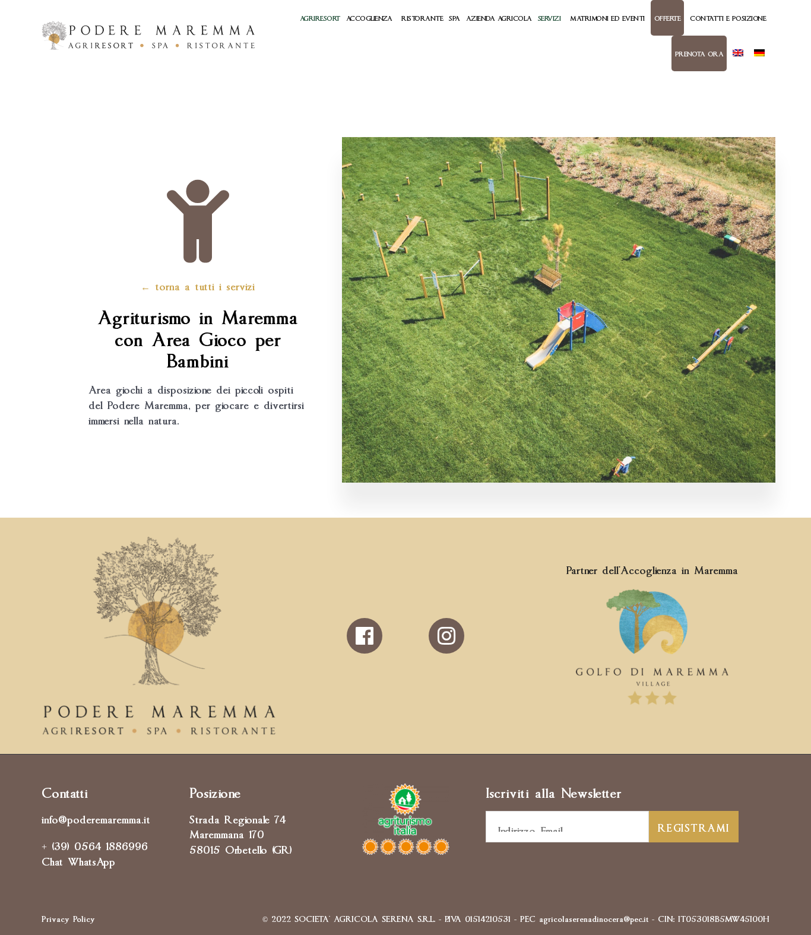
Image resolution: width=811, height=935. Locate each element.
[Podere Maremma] (148, 35)
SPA (454, 17)
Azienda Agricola (499, 17)
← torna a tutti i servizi (198, 285)
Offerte (667, 17)
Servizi (549, 17)
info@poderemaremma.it (96, 818)
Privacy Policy (68, 918)
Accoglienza (369, 17)
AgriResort (320, 17)
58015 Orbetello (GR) (240, 848)
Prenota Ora (699, 53)
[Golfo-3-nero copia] (652, 704)
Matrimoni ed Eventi (607, 17)
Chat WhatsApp (78, 860)
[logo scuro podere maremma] (159, 730)
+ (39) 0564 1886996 (95, 844)
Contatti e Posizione (728, 17)
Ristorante (422, 17)
